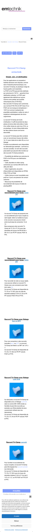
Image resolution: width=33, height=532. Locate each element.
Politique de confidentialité (21, 529)
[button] (30, 496)
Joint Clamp (15, 42)
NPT (17, 343)
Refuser (16, 521)
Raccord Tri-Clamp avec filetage (16, 320)
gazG (12, 343)
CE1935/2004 (6, 53)
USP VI (20, 53)
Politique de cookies (9, 529)
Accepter (16, 516)
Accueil (9, 42)
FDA (14, 53)
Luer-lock (24, 402)
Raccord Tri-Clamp (16, 442)
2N (12, 287)
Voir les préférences (16, 526)
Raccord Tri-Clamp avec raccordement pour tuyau (16, 192)
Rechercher (26, 28)
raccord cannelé (22, 467)
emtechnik (16, 72)
